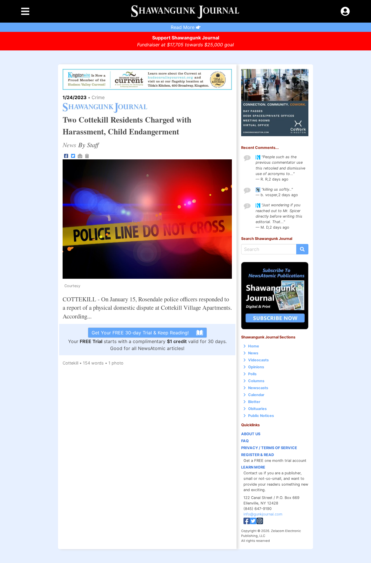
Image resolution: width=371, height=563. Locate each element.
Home (253, 346)
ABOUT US (250, 434)
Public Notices (261, 415)
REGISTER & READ (257, 455)
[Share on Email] (80, 155)
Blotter (254, 402)
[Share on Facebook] (66, 155)
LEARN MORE (253, 467)
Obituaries (257, 409)
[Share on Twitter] (73, 155)
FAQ (245, 441)
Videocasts (258, 360)
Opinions (256, 367)
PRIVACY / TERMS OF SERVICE (269, 448)
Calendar (256, 395)
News (253, 353)
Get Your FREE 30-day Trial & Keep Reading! (140, 333)
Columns (256, 381)
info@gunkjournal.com (262, 514)
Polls (252, 374)
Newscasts (258, 388)
